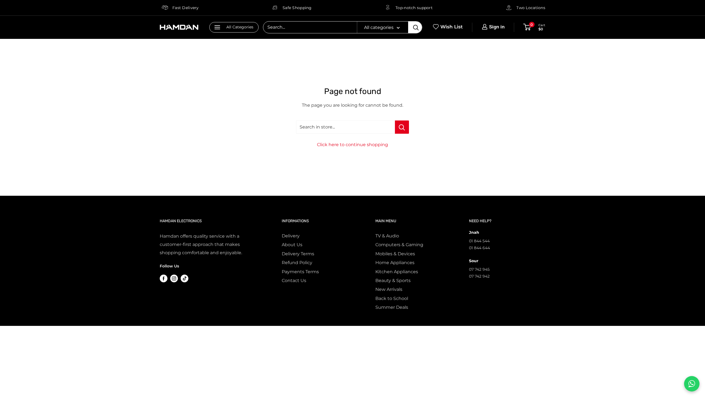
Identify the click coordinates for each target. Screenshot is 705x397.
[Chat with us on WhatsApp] (691, 383)
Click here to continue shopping (352, 144)
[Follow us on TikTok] (184, 278)
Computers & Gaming (399, 244)
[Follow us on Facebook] (163, 278)
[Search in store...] (402, 127)
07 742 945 (479, 269)
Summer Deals (391, 307)
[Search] (415, 27)
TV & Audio (387, 235)
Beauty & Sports (393, 280)
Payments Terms (300, 271)
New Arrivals (388, 289)
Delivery (291, 235)
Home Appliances (394, 262)
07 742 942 (479, 276)
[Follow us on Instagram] (174, 278)
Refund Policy (297, 262)
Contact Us (294, 280)
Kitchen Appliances (396, 271)
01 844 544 (479, 240)
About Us (292, 244)
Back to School (391, 298)
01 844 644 (479, 247)
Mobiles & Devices (395, 253)
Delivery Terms (298, 253)
